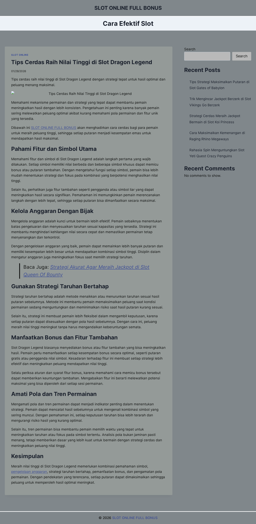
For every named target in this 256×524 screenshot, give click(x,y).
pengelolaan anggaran (29, 472)
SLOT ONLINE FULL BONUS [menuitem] (53, 128)
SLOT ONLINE (19, 54)
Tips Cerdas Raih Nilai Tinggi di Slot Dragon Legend (81, 62)
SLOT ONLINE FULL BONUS (135, 518)
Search (189, 49)
